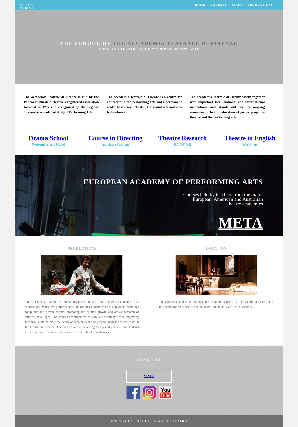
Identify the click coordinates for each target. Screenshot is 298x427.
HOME (200, 4)
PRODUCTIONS (260, 4)
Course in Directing (115, 138)
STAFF (237, 4)
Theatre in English (249, 138)
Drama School (48, 138)
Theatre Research (182, 138)
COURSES (218, 4)
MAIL (149, 376)
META (241, 223)
